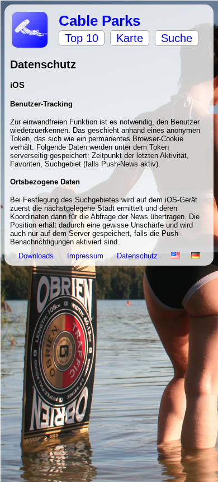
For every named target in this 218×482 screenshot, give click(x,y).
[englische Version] (175, 256)
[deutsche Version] (195, 256)
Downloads (37, 256)
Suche (176, 38)
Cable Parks (99, 20)
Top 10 (81, 38)
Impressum (86, 256)
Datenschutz (138, 256)
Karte (129, 38)
